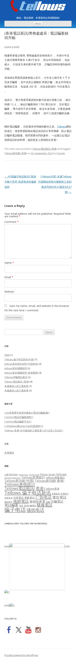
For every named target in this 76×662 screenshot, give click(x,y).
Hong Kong (34, 474)
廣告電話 (59, 497)
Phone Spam (48, 474)
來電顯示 (65, 493)
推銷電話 (21, 501)
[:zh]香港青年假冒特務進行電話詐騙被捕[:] (27, 412)
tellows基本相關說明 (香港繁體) (21, 372)
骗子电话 (15, 509)
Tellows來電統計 (33, 477)
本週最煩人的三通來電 (16, 390)
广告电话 (43, 497)
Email (8, 277)
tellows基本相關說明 (15, 368)
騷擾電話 (44, 504)
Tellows (61, 126)
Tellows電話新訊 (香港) (44, 148)
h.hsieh (61, 153)
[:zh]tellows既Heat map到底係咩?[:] (23, 426)
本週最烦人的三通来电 (16, 386)
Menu (38, 23)
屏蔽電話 (29, 497)
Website (9, 291)
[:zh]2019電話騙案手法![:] (17, 421)
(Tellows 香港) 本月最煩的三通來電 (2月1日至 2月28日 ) (33, 430)
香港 (21, 505)
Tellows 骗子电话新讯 (27, 492)
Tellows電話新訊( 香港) (24, 488)
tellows (61, 474)
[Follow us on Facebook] (8, 629)
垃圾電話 (18, 497)
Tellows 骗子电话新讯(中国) (19, 359)
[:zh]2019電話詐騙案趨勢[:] (18, 417)
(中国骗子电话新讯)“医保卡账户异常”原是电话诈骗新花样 (20, 182)
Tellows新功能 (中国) (19, 481)
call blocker (11, 474)
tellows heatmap (12, 478)
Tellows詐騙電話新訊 (15, 377)
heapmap (23, 474)
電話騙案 (11, 505)
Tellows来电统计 (19, 484)
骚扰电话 (35, 510)
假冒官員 (8, 498)
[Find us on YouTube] (28, 629)
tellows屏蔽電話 (55, 477)
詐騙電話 (57, 501)
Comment (11, 222)
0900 (7, 355)
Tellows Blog (38, 6)
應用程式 (8, 502)
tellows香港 (52, 488)
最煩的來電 (37, 501)
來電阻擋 (56, 493)
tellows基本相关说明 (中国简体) (21, 364)
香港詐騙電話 (30, 505)
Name (9, 262)
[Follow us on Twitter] (18, 629)
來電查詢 (9, 452)
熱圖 (48, 502)
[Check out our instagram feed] (38, 629)
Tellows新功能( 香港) (15, 153)
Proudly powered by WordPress (21, 655)
